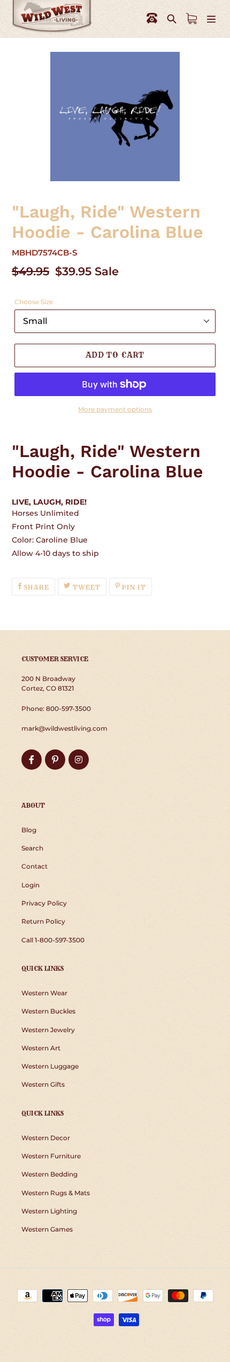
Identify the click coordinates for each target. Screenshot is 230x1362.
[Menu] (211, 18)
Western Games (47, 1229)
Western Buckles (48, 1011)
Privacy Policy (44, 903)
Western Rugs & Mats (55, 1193)
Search (32, 848)
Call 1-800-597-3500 (53, 940)
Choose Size (33, 302)
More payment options (115, 409)
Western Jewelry (48, 1030)
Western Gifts (43, 1084)
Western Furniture (51, 1156)
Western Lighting (49, 1211)
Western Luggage (50, 1066)
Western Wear (44, 993)
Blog (28, 830)
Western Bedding (49, 1174)
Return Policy (43, 921)
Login (30, 885)
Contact (34, 866)
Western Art (40, 1048)
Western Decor (45, 1138)
